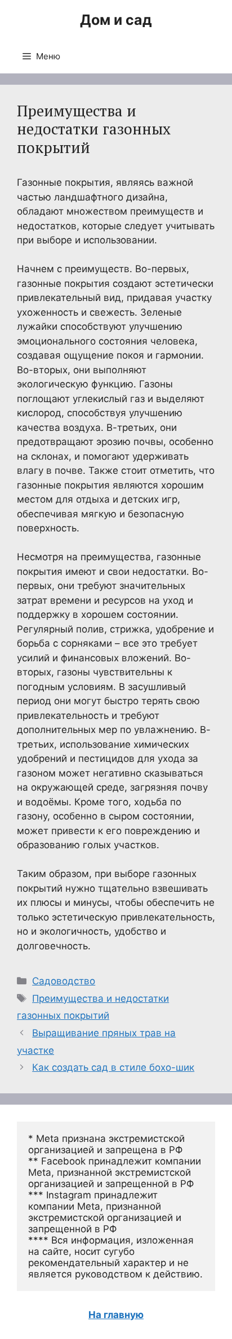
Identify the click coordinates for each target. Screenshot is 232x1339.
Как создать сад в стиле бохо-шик (113, 1067)
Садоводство (63, 981)
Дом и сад (116, 19)
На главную (116, 1314)
